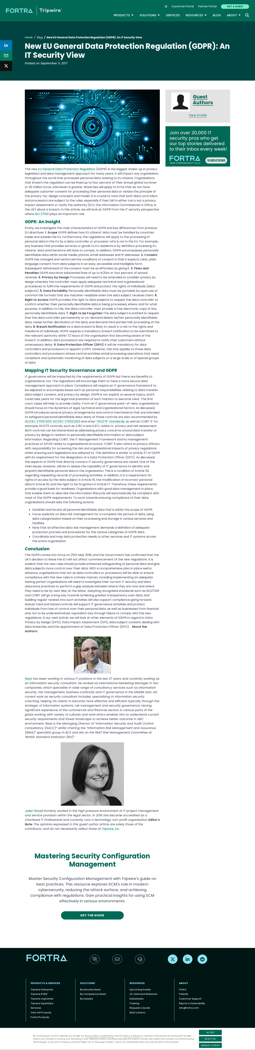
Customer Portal (183, 6)
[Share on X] (6, 66)
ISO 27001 (42, 214)
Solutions (150, 15)
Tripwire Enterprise (42, 989)
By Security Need (90, 989)
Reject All (210, 1038)
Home (29, 37)
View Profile (198, 115)
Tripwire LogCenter (42, 998)
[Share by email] (6, 55)
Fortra (182, 989)
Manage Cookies (210, 1045)
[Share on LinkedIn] (6, 45)
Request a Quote (140, 1008)
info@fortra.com (189, 1008)
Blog (217, 15)
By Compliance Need (93, 994)
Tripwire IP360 (39, 994)
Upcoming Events (140, 989)
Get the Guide (92, 915)
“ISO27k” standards (110, 421)
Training (134, 1003)
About (234, 15)
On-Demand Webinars (143, 994)
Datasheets (137, 998)
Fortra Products (40, 1017)
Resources (196, 15)
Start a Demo (137, 1012)
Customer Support (190, 998)
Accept (210, 1032)
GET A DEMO (235, 6)
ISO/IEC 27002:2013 (66, 421)
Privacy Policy (92, 1035)
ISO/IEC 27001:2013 (38, 421)
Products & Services (45, 983)
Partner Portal (207, 6)
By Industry (86, 998)
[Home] (34, 10)
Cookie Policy (106, 1035)
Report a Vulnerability (192, 1003)
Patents (183, 994)
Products (124, 15)
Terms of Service (132, 1035)
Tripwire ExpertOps (42, 1003)
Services (173, 15)
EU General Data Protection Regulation (66, 169)
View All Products (41, 1012)
